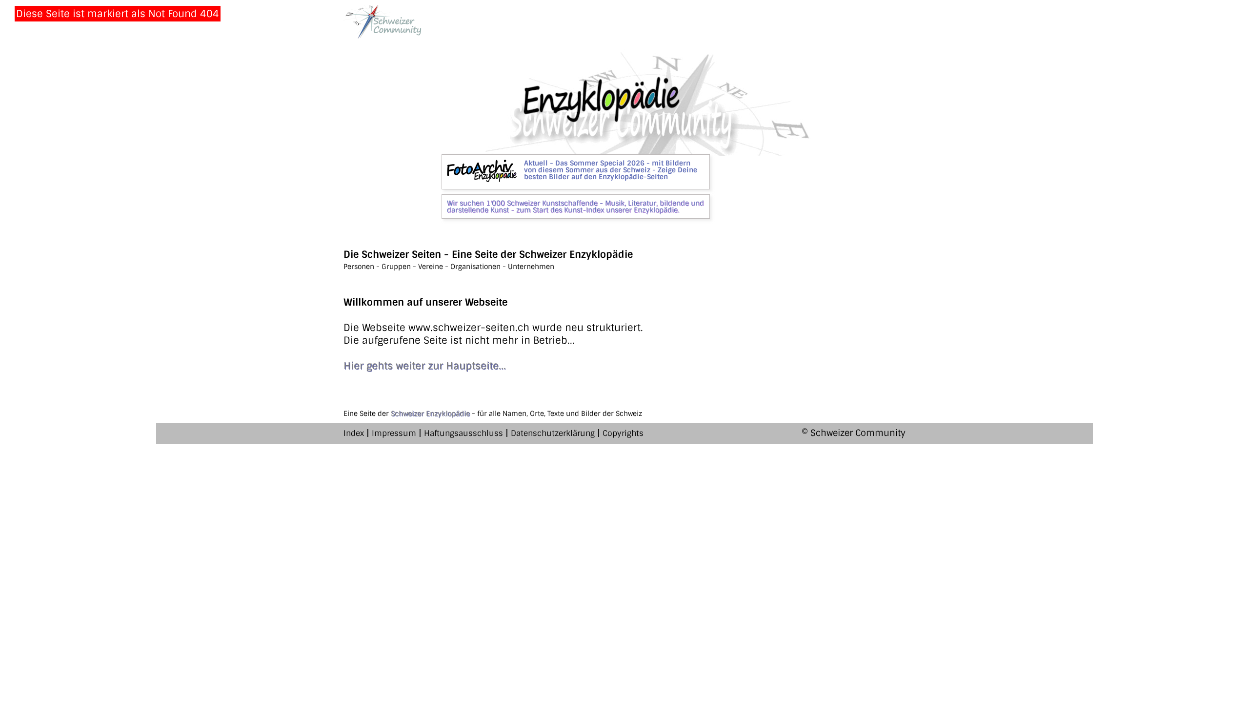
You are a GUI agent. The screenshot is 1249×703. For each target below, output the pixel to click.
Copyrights (623, 433)
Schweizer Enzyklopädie (430, 413)
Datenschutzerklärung (553, 433)
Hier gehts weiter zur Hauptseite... (424, 365)
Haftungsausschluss (463, 433)
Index (353, 433)
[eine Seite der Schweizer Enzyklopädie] (382, 22)
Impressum (394, 433)
